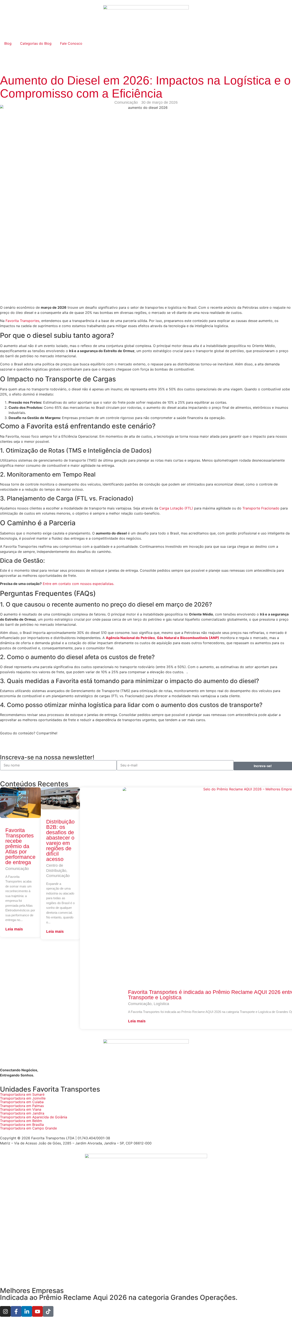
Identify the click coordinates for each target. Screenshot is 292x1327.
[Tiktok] (48, 1311)
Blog (8, 43)
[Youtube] (37, 1311)
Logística (161, 1004)
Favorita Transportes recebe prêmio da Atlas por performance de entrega (20, 846)
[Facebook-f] (16, 1311)
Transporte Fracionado (260, 508)
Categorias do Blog (36, 43)
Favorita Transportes (22, 321)
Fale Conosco (71, 43)
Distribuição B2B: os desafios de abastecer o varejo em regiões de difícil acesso (60, 840)
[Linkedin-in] (26, 1311)
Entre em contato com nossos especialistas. (78, 584)
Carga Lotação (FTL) (176, 508)
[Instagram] (5, 1311)
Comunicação (126, 102)
